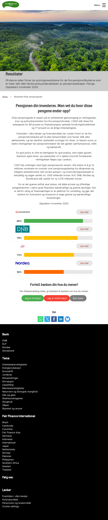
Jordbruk (7, 374)
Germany (7, 435)
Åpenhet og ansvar (12, 408)
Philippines (8, 459)
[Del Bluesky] (67, 319)
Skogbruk (7, 401)
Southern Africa (10, 462)
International (8, 442)
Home (5, 96)
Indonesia (7, 439)
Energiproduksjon (11, 367)
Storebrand (8, 350)
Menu (97, 5)
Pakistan (6, 456)
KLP (4, 343)
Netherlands (8, 449)
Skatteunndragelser (12, 398)
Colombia (7, 429)
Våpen (5, 405)
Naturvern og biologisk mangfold (20, 391)
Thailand (6, 469)
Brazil (5, 422)
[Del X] (47, 319)
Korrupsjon (8, 381)
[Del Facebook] (54, 319)
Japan (5, 446)
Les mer (84, 212)
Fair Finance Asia (11, 432)
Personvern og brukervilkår (16, 503)
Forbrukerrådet (10, 499)
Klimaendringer (10, 378)
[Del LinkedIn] (61, 319)
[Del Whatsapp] (40, 319)
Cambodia (7, 425)
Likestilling (8, 384)
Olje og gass (8, 395)
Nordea (6, 347)
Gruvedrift (7, 371)
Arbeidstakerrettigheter (14, 364)
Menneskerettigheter (13, 388)
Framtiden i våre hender (15, 496)
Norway (6, 452)
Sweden (6, 466)
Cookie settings (10, 506)
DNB (4, 340)
